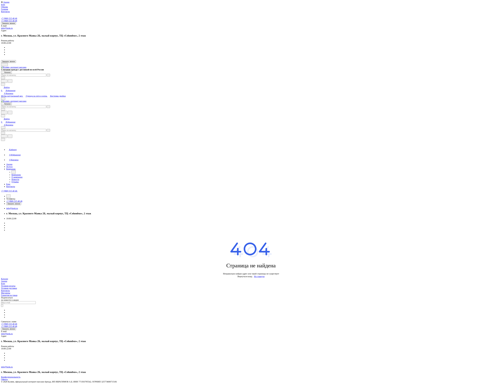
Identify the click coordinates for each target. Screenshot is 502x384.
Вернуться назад (245, 276)
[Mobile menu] (3, 127)
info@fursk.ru (7, 28)
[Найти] (10, 81)
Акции (4, 281)
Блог (3, 283)
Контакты (5, 290)
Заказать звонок (8, 23)
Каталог (4, 279)
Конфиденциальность (10, 377)
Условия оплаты (8, 286)
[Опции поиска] (3, 77)
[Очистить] (48, 75)
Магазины (5, 293)
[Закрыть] (3, 139)
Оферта (4, 379)
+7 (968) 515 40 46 (9, 18)
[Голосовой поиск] (4, 81)
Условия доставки (9, 288)
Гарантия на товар (9, 295)
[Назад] (14, 172)
